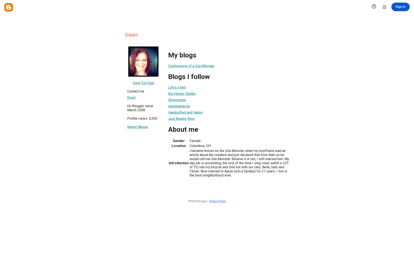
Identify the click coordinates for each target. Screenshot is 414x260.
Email (131, 98)
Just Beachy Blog (181, 119)
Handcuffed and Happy (185, 112)
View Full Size (143, 83)
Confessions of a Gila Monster (191, 66)
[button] (374, 7)
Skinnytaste (177, 100)
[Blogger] (8, 7)
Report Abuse (137, 127)
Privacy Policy (217, 201)
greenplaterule (179, 106)
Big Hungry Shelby (182, 94)
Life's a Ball (177, 87)
